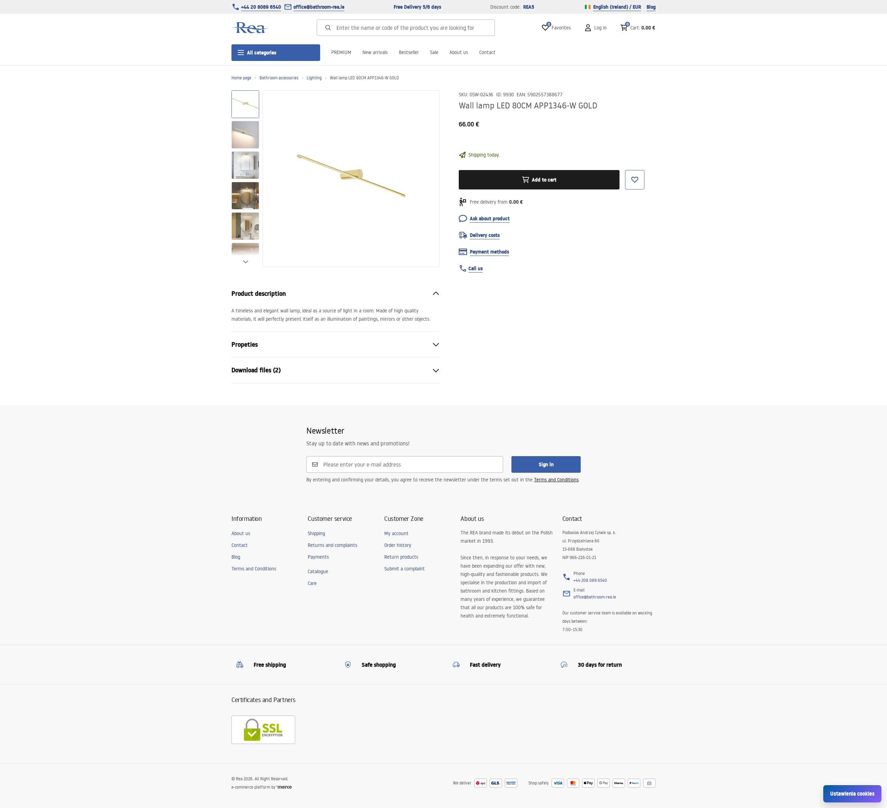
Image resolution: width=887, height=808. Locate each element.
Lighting (314, 77)
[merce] (284, 787)
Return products (401, 557)
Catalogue (318, 571)
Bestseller (409, 52)
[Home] (250, 27)
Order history (397, 545)
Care (312, 583)
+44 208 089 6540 (590, 580)
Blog (651, 6)
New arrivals (375, 52)
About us (458, 52)
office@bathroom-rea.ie (318, 6)
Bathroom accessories (279, 77)
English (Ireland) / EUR (617, 6)
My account (396, 533)
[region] (245, 178)
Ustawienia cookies (852, 793)
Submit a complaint (404, 569)
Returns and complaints (332, 545)
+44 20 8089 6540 (261, 6)
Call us (475, 268)
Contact (487, 52)
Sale (434, 52)
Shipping (316, 533)
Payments (318, 557)
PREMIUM (341, 52)
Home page (241, 77)
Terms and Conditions (556, 480)
